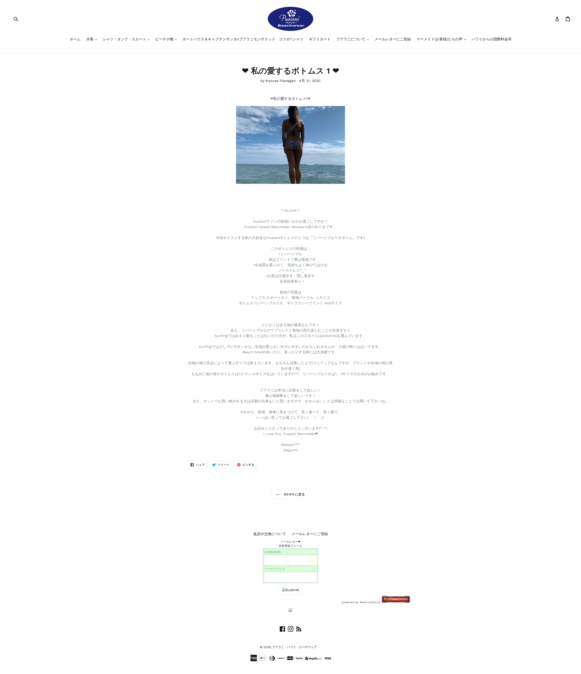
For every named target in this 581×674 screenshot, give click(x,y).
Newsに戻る (294, 494)
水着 (90, 39)
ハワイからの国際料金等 (492, 39)
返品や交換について (269, 534)
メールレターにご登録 (392, 39)
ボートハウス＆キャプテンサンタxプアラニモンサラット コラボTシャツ (242, 39)
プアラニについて (351, 39)
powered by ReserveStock (361, 602)
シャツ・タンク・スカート (125, 39)
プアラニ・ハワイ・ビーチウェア (294, 647)
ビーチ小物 (165, 39)
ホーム (75, 39)
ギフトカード (320, 39)
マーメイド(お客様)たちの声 (440, 39)
